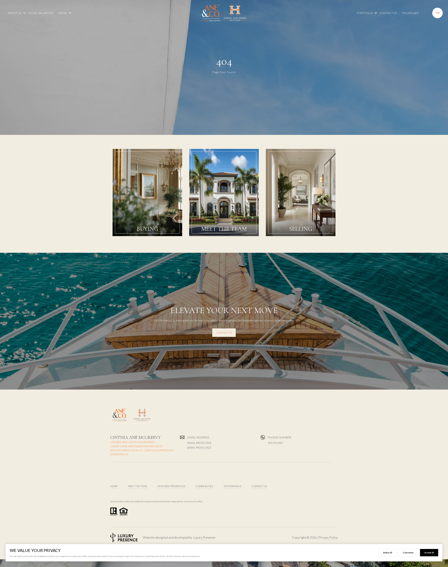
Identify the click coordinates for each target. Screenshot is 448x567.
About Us (14, 13)
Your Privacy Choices (224, 563)
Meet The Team (137, 486)
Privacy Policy (328, 537)
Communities (204, 486)
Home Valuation (40, 13)
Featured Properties (171, 486)
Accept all (429, 552)
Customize (408, 552)
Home (114, 486)
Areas (62, 13)
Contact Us (388, 13)
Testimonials (232, 486)
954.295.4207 (410, 13)
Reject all (387, 552)
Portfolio (365, 13)
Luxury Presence (204, 537)
